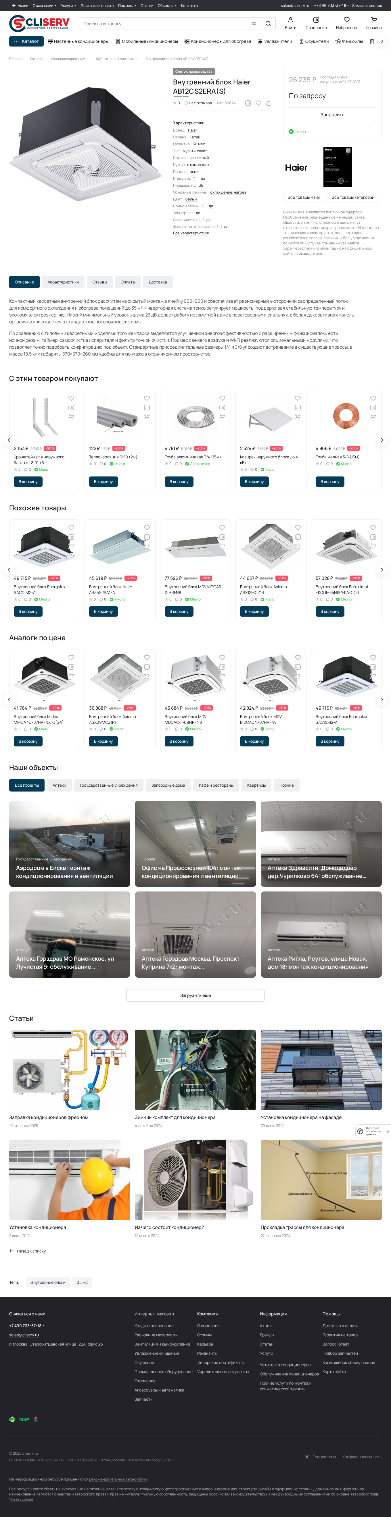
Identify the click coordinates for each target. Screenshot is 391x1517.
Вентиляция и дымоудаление (162, 1344)
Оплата (128, 282)
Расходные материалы (156, 1334)
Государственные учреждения (109, 785)
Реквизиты (207, 1353)
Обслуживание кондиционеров (289, 1374)
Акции (266, 1325)
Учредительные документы (223, 1371)
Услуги (266, 1353)
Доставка (158, 282)
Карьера (205, 1344)
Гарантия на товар (340, 1334)
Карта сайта (334, 1371)
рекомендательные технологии (118, 1479)
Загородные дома (168, 785)
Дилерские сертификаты (220, 1362)
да (203, 178)
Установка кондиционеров (285, 1364)
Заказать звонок (367, 5)
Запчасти (144, 1399)
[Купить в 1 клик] (71, 417)
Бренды (267, 1334)
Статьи (266, 1344)
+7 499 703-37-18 (330, 5)
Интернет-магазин (154, 1314)
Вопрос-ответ (336, 1344)
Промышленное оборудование (164, 1371)
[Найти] (268, 24)
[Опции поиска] (253, 24)
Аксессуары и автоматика (159, 1390)
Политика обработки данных (373, 1131)
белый (191, 199)
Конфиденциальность (362, 1456)
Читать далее (21, 1499)
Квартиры (256, 785)
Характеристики (63, 282)
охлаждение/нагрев (228, 192)
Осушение (144, 1362)
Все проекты (27, 785)
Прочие (286, 785)
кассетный (199, 157)
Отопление (145, 1380)
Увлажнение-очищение (157, 1353)
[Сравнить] (248, 103)
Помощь (331, 1314)
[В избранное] (258, 103)
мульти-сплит (195, 150)
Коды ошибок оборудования (349, 1362)
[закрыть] (388, 1131)
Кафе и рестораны (216, 785)
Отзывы (100, 282)
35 (201, 185)
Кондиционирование (154, 1325)
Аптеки (59, 785)
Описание (24, 282)
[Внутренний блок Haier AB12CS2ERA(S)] (85, 144)
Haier (192, 130)
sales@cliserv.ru (295, 5)
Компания (207, 1314)
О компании (208, 1325)
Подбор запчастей (340, 1353)
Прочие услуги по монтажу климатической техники (285, 1385)
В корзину (28, 481)
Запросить (332, 114)
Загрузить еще (195, 995)
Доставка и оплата (341, 1325)
